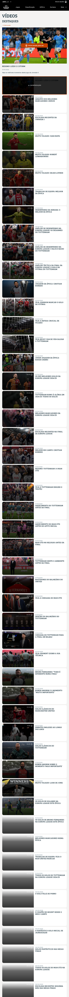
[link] (17, 7)
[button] (63, 7)
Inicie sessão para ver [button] (36, 45)
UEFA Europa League (6, 7)
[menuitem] (18, 7)
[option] (34, 85)
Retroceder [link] (7, 25)
